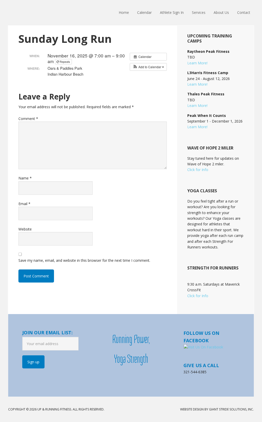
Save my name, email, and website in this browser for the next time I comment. (84, 260)
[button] (148, 67)
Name (25, 178)
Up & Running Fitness (41, 13)
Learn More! (197, 63)
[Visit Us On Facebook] (203, 347)
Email (24, 203)
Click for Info (197, 169)
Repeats (65, 61)
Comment (28, 118)
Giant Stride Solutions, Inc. (231, 409)
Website (25, 229)
